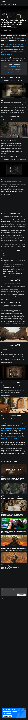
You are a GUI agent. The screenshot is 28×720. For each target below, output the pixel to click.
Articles (10, 4)
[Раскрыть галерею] (14, 90)
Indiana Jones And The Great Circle (14, 44)
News (5, 4)
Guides (14, 4)
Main (2, 4)
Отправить (21, 594)
